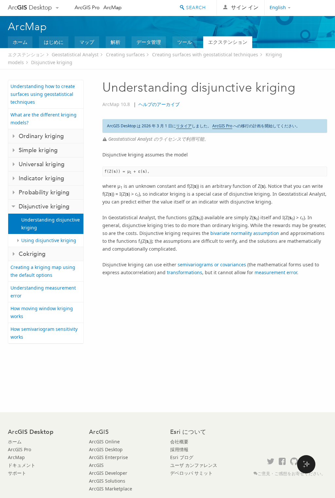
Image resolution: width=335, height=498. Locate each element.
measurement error (276, 272)
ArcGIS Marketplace (110, 489)
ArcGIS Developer (108, 473)
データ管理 (148, 42)
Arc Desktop (30, 7)
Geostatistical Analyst (75, 54)
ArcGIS (96, 465)
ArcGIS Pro (87, 7)
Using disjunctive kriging (48, 240)
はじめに (53, 42)
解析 (115, 42)
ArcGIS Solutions (107, 481)
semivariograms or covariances (212, 264)
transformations (184, 272)
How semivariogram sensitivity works (44, 333)
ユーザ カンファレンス (193, 465)
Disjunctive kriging (51, 62)
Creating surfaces (125, 54)
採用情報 (179, 449)
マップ (86, 42)
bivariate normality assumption (244, 233)
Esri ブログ (181, 457)
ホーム (20, 42)
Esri (313, 8)
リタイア (184, 126)
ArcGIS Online (104, 441)
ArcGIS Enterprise (108, 457)
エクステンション (227, 42)
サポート (17, 473)
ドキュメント (21, 465)
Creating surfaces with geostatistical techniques (205, 54)
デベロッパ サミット (191, 473)
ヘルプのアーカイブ (159, 104)
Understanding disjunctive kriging (50, 224)
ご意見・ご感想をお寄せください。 (291, 473)
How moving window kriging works (41, 312)
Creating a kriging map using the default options (42, 271)
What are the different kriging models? (43, 119)
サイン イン (244, 7)
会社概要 (179, 441)
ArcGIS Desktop (106, 449)
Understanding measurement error (43, 292)
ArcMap (112, 7)
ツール (184, 42)
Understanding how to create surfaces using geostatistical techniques (42, 94)
